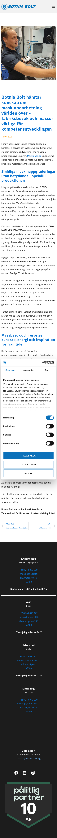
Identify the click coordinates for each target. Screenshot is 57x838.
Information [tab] (28, 370)
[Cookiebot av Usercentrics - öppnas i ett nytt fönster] (42, 362)
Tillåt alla (28, 455)
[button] (53, 7)
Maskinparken (34, 155)
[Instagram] (33, 773)
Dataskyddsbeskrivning (28, 758)
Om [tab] (46, 370)
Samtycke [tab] (10, 370)
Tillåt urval (28, 464)
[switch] (50, 426)
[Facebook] (16, 773)
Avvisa (28, 473)
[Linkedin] (25, 773)
